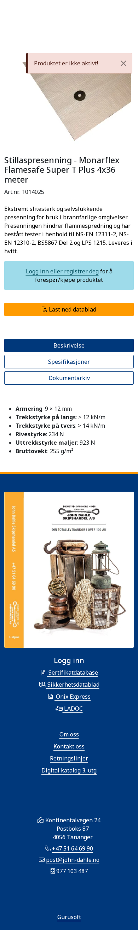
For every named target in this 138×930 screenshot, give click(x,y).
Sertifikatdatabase (72, 672)
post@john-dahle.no (72, 860)
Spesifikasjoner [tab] (69, 362)
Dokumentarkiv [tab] (69, 378)
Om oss (69, 734)
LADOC (73, 708)
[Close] (123, 63)
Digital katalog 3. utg (69, 770)
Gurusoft (69, 917)
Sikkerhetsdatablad (72, 684)
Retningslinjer (69, 758)
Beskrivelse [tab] (69, 345)
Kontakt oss (69, 746)
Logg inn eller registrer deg (62, 271)
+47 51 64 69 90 (72, 848)
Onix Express (72, 696)
